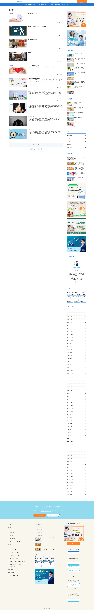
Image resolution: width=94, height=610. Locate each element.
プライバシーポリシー (13, 575)
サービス (10, 547)
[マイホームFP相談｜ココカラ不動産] (76, 226)
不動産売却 (39, 532)
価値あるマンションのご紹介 (74, 570)
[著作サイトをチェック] (75, 282)
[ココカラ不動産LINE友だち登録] (76, 191)
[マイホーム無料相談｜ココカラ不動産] (76, 17)
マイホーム (39, 527)
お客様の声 (39, 535)
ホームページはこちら (73, 600)
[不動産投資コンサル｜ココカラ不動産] (76, 244)
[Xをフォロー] (76, 282)
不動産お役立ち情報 (74, 566)
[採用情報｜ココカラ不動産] (76, 36)
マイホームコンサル (14, 555)
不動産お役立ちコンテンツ (41, 524)
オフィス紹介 (13, 538)
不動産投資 (39, 530)
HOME (9, 524)
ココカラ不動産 (76, 267)
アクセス (12, 535)
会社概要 (12, 532)
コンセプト (12, 530)
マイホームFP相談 (14, 558)
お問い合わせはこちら (53, 515)
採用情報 (10, 544)
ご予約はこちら (40, 515)
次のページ (36, 145)
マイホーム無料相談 (14, 552)
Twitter (73, 563)
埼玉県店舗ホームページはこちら (73, 585)
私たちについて (11, 527)
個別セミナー (11, 570)
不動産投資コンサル (14, 567)
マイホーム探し (13, 550)
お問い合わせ (11, 572)
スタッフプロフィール (15, 541)
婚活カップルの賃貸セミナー (16, 564)
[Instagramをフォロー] (78, 282)
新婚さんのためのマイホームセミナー (18, 561)
